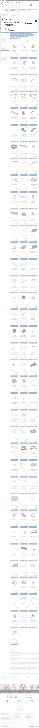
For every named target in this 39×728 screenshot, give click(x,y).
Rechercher (28, 23)
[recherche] (36, 21)
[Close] (38, 16)
